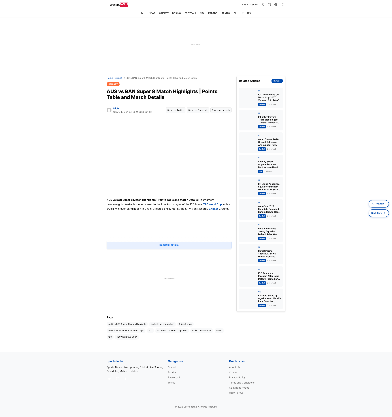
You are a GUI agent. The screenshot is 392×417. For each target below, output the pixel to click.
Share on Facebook (197, 110)
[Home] (142, 13)
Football (190, 13)
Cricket (164, 13)
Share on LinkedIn (221, 110)
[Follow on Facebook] (126, 379)
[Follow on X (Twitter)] (110, 379)
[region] (196, 44)
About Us (234, 367)
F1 (235, 13)
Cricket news (185, 324)
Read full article (169, 244)
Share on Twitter (175, 110)
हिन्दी (249, 13)
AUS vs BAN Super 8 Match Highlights (127, 324)
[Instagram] (269, 4)
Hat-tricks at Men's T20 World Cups (126, 330)
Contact (254, 4)
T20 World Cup (212, 204)
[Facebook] (275, 4)
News (152, 13)
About (245, 4)
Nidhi (116, 108)
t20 (110, 337)
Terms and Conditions (241, 382)
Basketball (174, 377)
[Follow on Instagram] (118, 379)
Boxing (176, 13)
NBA (202, 13)
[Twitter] (263, 4)
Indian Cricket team (201, 330)
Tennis (226, 13)
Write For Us (236, 392)
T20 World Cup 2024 (127, 337)
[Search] (283, 4)
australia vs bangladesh (162, 324)
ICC (150, 330)
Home (110, 78)
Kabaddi (213, 13)
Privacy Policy (237, 377)
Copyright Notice (239, 387)
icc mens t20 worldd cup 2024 (172, 330)
